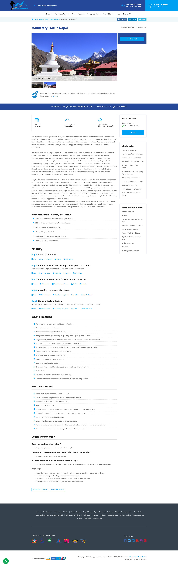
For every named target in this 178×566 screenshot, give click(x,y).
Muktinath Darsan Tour (130, 185)
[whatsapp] (6, 562)
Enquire (133, 132)
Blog (118, 14)
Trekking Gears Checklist (130, 251)
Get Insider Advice (57, 489)
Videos (103, 515)
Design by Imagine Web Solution (135, 559)
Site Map (88, 518)
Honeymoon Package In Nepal (132, 154)
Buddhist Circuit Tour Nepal (131, 158)
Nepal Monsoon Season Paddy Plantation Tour (132, 173)
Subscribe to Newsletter (137, 557)
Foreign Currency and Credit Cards (132, 220)
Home (38, 512)
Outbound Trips (61, 14)
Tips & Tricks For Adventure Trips (131, 238)
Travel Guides (77, 14)
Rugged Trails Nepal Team (131, 233)
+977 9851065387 (132, 126)
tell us (55, 96)
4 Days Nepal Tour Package (131, 189)
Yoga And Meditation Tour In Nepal (132, 166)
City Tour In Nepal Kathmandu (132, 182)
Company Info (93, 14)
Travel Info (107, 14)
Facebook (123, 19)
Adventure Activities (73, 515)
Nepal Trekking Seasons (130, 229)
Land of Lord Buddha (129, 150)
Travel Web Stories (61, 512)
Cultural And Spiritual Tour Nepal (131, 194)
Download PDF (141, 27)
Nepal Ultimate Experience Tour (133, 161)
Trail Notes (86, 515)
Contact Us (127, 14)
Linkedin (133, 19)
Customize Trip (138, 515)
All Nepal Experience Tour (130, 178)
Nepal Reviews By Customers (94, 512)
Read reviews (113, 515)
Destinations (47, 512)
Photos (95, 515)
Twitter (143, 19)
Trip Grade (125, 247)
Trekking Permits (128, 243)
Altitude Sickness (128, 212)
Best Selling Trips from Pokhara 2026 (49, 515)
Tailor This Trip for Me (40, 489)
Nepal (48, 14)
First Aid (124, 216)
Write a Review (125, 515)
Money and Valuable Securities (132, 226)
